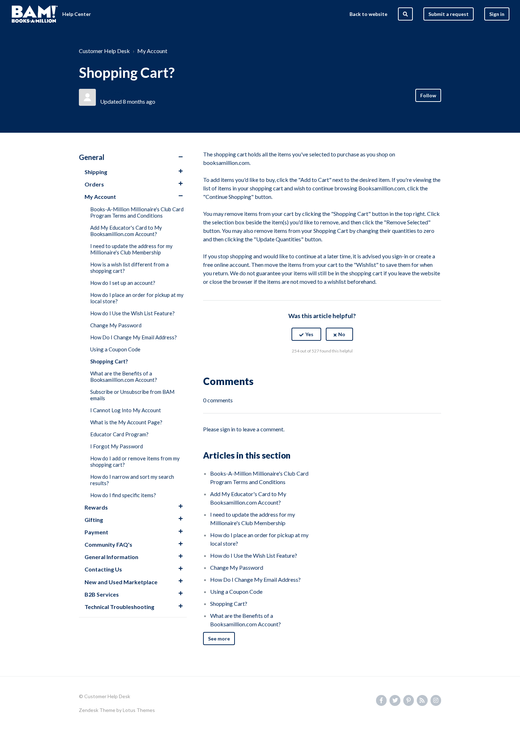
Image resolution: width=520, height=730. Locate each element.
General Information (111, 556)
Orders (94, 184)
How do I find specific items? (123, 495)
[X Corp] (322, 368)
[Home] (35, 14)
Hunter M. (113, 93)
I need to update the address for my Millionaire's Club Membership (131, 249)
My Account (152, 50)
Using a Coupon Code (115, 349)
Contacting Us (103, 569)
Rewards (96, 507)
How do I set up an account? (122, 283)
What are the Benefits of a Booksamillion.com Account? (123, 376)
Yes (309, 334)
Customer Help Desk (104, 50)
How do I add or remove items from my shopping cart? (135, 461)
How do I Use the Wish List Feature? (132, 313)
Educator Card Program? (119, 434)
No (341, 334)
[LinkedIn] (337, 368)
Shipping (96, 171)
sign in (227, 429)
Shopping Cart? (109, 361)
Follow (428, 95)
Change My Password (115, 325)
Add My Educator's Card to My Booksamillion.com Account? (126, 230)
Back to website (368, 14)
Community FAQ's (108, 544)
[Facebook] (307, 368)
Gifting (94, 519)
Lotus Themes (139, 710)
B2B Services (102, 594)
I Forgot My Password (116, 446)
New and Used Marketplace (121, 582)
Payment (96, 532)
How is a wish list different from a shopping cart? (129, 267)
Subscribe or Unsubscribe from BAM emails (132, 395)
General (91, 157)
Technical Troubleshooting (119, 606)
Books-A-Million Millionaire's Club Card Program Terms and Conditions (137, 212)
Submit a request (448, 14)
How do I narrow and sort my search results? (132, 479)
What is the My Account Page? (126, 422)
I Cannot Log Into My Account (125, 410)
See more (219, 639)
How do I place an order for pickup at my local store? (137, 298)
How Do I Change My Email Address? (133, 337)
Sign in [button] (496, 14)
